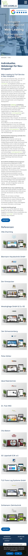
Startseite (3, 57)
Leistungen (4, 83)
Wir (2, 209)
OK (18, 553)
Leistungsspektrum (16, 152)
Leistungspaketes (16, 113)
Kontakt (6, 220)
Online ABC (21, 536)
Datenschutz (7, 538)
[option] (14, 30)
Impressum (7, 536)
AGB (21, 538)
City (9, 57)
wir (20, 106)
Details (10, 553)
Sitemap (7, 541)
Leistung (13, 105)
